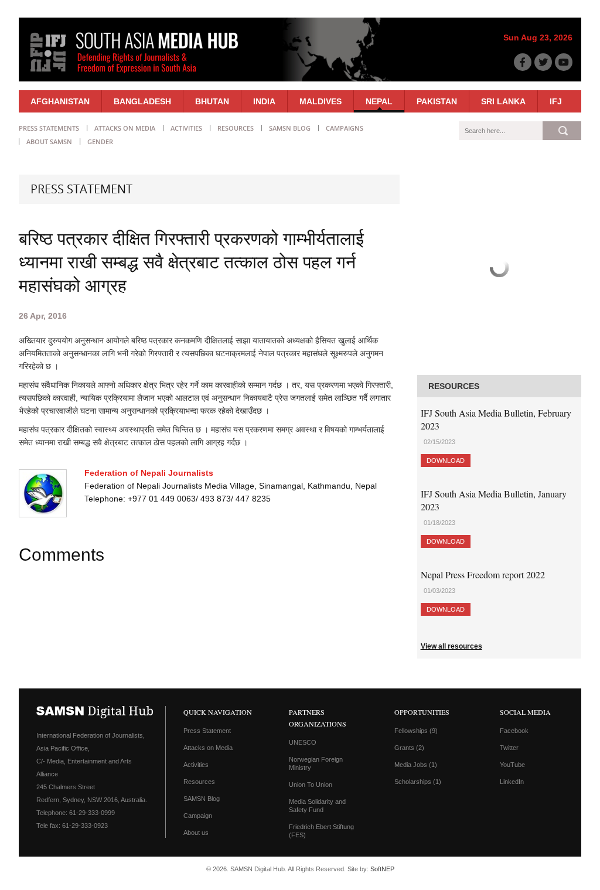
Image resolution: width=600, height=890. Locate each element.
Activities (186, 128)
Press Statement (207, 730)
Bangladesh (142, 101)
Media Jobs (415, 764)
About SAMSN (49, 141)
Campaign (197, 815)
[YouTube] (563, 62)
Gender (100, 141)
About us (196, 832)
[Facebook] (522, 62)
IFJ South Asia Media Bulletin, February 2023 (496, 419)
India (264, 101)
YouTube (512, 764)
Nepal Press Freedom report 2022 (483, 574)
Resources (235, 128)
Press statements (49, 128)
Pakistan (437, 101)
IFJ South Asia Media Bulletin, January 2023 (494, 500)
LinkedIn (512, 781)
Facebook (514, 730)
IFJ (556, 101)
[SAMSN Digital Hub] (143, 75)
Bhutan (212, 101)
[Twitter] (543, 62)
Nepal (379, 101)
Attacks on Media (124, 128)
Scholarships (417, 781)
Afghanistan (60, 101)
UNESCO (302, 742)
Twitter (509, 747)
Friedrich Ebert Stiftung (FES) (321, 830)
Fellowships (416, 730)
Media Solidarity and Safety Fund (317, 805)
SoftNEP (382, 868)
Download (446, 460)
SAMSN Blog (290, 128)
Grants (409, 747)
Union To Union (310, 784)
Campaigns (344, 128)
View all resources (451, 646)
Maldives (320, 101)
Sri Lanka (503, 101)
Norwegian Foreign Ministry (316, 763)
